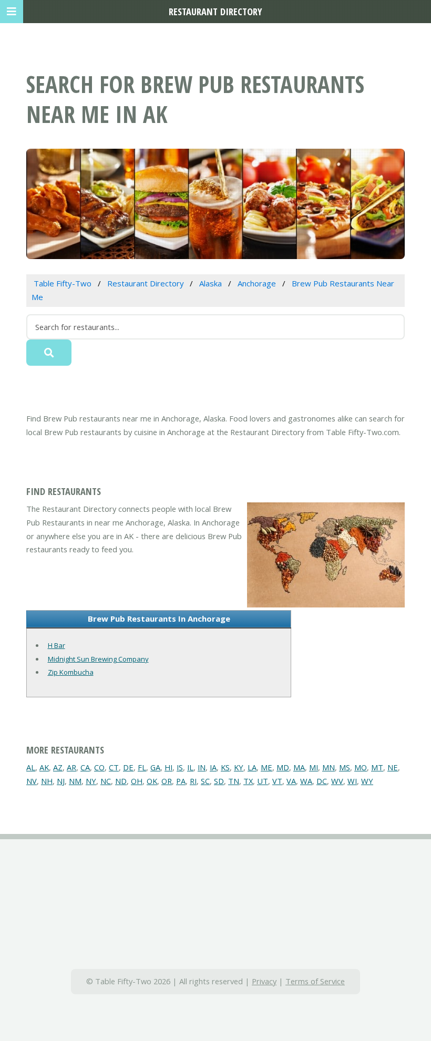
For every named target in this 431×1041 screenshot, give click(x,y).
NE (392, 767)
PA (181, 781)
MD (282, 767)
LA (252, 767)
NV (31, 781)
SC (205, 781)
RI (193, 781)
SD (219, 781)
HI (168, 767)
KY (238, 767)
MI (313, 767)
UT (262, 781)
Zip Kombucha (71, 672)
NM (75, 781)
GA (155, 767)
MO (360, 767)
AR (71, 767)
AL (30, 767)
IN (202, 767)
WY (367, 781)
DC (321, 781)
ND (121, 781)
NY (91, 781)
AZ (58, 767)
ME (266, 767)
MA (299, 767)
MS (344, 767)
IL (190, 767)
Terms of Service (315, 981)
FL (142, 767)
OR (166, 781)
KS (225, 767)
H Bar (56, 645)
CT (114, 767)
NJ (61, 781)
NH (47, 781)
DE (128, 767)
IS (180, 767)
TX (248, 781)
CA (85, 767)
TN (233, 781)
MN (328, 767)
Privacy (264, 981)
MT (377, 767)
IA (213, 767)
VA (291, 781)
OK (152, 781)
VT (277, 781)
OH (136, 781)
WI (352, 781)
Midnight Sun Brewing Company (98, 659)
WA (306, 781)
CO (99, 767)
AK (44, 767)
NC (105, 781)
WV (337, 781)
